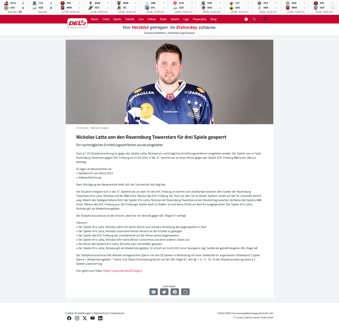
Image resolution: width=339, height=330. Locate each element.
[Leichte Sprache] (246, 19)
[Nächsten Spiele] (333, 7)
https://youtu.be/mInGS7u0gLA (122, 270)
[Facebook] (175, 291)
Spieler (175, 19)
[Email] (153, 291)
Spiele (117, 19)
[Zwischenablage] (185, 291)
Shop (213, 19)
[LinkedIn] (100, 318)
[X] (84, 318)
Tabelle (129, 19)
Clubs (106, 19)
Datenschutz (101, 313)
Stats (163, 19)
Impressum (117, 313)
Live (141, 19)
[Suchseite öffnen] (254, 18)
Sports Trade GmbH (263, 317)
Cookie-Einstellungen (78, 313)
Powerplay (199, 19)
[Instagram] (77, 318)
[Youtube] (92, 318)
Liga (186, 19)
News (95, 19)
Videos (151, 19)
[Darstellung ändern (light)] (266, 18)
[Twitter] (164, 291)
